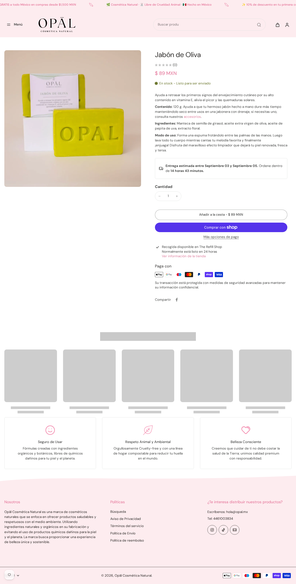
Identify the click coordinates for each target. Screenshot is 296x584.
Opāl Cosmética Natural (133, 575)
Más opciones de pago (221, 237)
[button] (221, 215)
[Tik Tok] (223, 530)
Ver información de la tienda (184, 256)
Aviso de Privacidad (125, 519)
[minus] (159, 196)
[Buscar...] (259, 25)
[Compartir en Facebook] (176, 299)
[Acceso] (287, 24)
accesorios (192, 117)
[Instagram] (212, 530)
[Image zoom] (72, 118)
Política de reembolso (127, 540)
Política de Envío (122, 533)
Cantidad (163, 186)
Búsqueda (118, 512)
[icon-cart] (277, 24)
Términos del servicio (127, 526)
